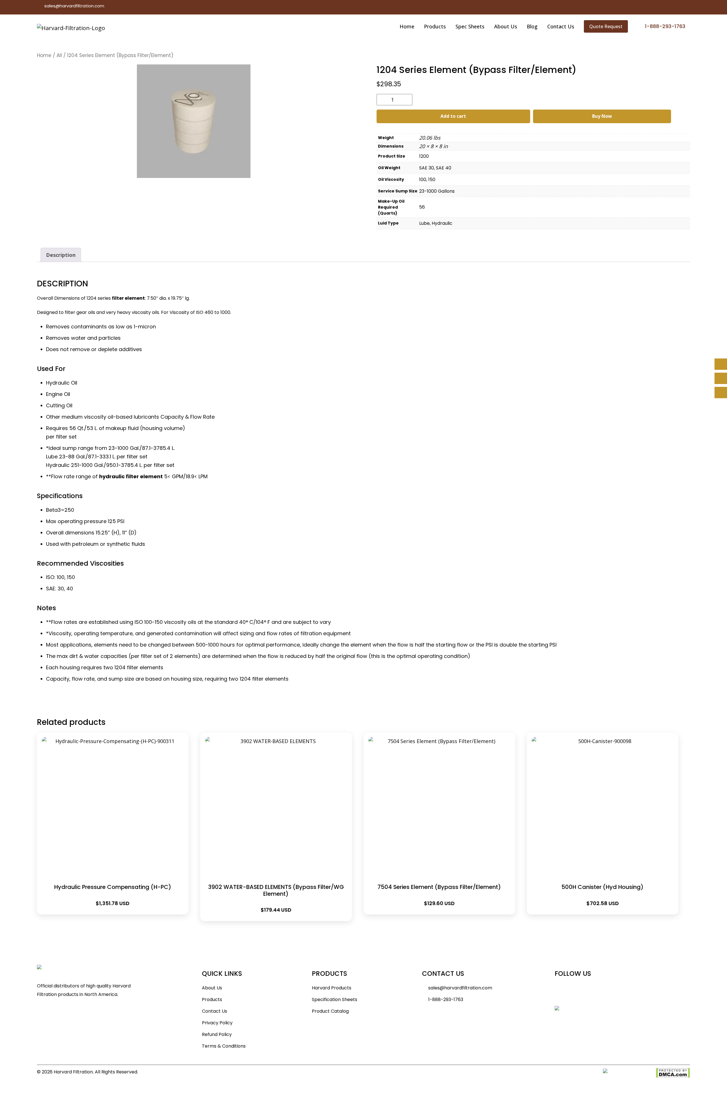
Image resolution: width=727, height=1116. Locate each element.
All (59, 55)
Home (407, 26)
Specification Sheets (334, 999)
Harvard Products (331, 988)
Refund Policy (217, 1034)
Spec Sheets (470, 26)
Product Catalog (330, 1011)
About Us (505, 26)
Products (435, 26)
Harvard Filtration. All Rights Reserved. (96, 1072)
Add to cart (453, 116)
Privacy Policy (217, 1022)
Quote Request (605, 26)
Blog (532, 26)
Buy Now (602, 116)
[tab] (61, 255)
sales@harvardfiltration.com (74, 6)
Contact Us (560, 26)
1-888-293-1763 (445, 999)
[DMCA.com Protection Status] (673, 1072)
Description (61, 254)
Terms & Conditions (224, 1046)
